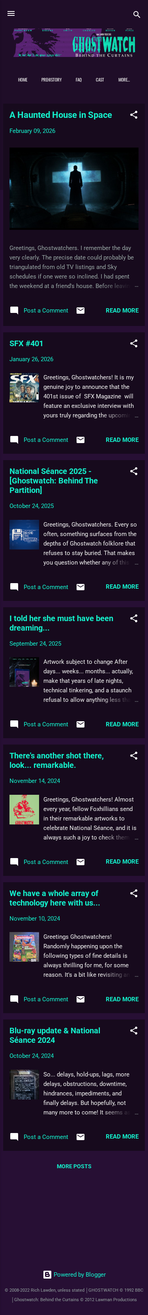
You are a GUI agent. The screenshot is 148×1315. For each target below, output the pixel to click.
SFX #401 (26, 343)
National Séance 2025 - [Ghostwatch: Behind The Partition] (53, 480)
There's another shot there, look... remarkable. (56, 760)
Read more (122, 310)
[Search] (137, 16)
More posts (74, 1166)
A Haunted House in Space (60, 115)
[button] (134, 116)
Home (22, 79)
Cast (100, 79)
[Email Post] (80, 313)
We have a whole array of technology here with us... (54, 898)
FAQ (79, 79)
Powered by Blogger (79, 1274)
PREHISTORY (51, 79)
